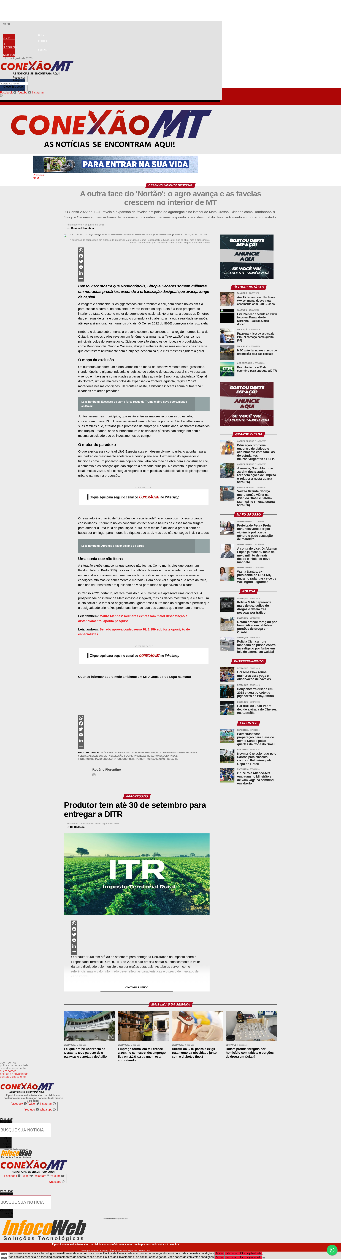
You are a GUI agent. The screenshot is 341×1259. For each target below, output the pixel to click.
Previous (38, 175)
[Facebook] (144, 256)
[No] (263, 1254)
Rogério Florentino (82, 228)
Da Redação (77, 826)
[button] (9, 24)
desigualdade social (93, 756)
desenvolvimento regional (180, 753)
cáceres (107, 753)
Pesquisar (18, 80)
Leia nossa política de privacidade (243, 1253)
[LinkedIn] (144, 273)
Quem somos (24, 37)
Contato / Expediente (25, 52)
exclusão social (121, 756)
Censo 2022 (123, 753)
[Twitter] (144, 262)
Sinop (141, 759)
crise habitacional (146, 753)
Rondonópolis (125, 759)
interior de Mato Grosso (96, 759)
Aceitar (219, 1253)
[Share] (144, 279)
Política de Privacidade (25, 44)
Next (36, 178)
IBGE (175, 756)
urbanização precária (163, 759)
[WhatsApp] (144, 250)
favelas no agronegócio (152, 756)
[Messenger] (144, 267)
